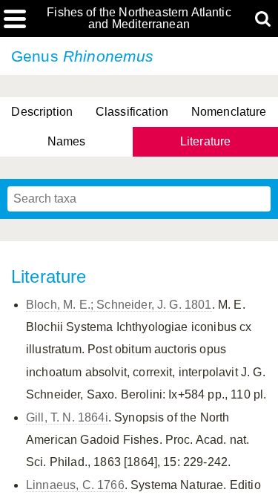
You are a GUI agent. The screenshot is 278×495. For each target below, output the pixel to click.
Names (66, 141)
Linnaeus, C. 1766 (75, 485)
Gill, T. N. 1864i (67, 417)
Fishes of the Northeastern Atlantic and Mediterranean (139, 18)
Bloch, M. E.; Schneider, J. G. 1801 (119, 304)
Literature (205, 141)
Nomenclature (229, 111)
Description (42, 111)
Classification (132, 111)
